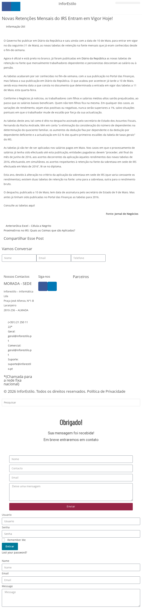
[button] (127, 3)
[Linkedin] (52, 286)
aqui (31, 205)
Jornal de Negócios (126, 214)
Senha (6, 527)
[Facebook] (43, 286)
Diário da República (94, 58)
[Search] (7, 410)
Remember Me (16, 540)
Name (5, 561)
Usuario (6, 514)
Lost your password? (14, 552)
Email (5, 573)
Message (7, 586)
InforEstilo (67, 3)
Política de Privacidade (106, 391)
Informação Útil (15, 26)
